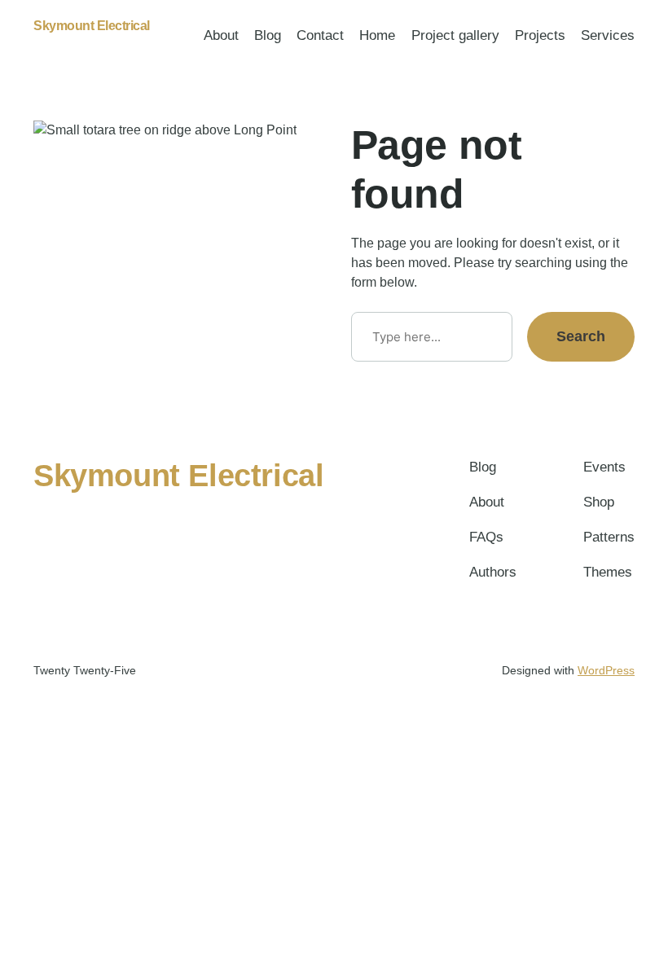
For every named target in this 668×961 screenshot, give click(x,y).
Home (377, 35)
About (221, 35)
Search (580, 336)
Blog (267, 35)
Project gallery (455, 35)
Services (608, 35)
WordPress (606, 670)
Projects (540, 35)
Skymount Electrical (91, 26)
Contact (320, 35)
